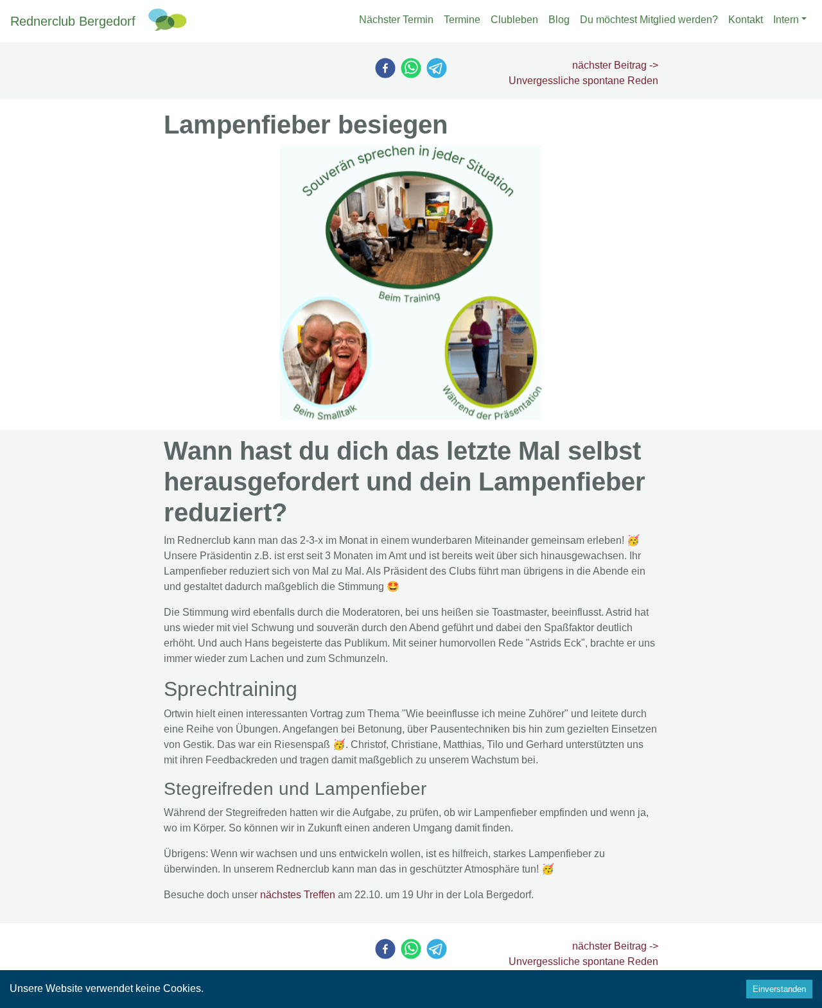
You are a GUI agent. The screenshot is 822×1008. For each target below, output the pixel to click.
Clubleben (514, 19)
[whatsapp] (411, 68)
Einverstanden (779, 989)
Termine (462, 19)
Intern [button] (786, 19)
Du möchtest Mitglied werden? (649, 19)
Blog (559, 19)
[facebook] (385, 68)
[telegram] (436, 68)
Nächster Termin (396, 19)
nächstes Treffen (297, 894)
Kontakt (745, 19)
